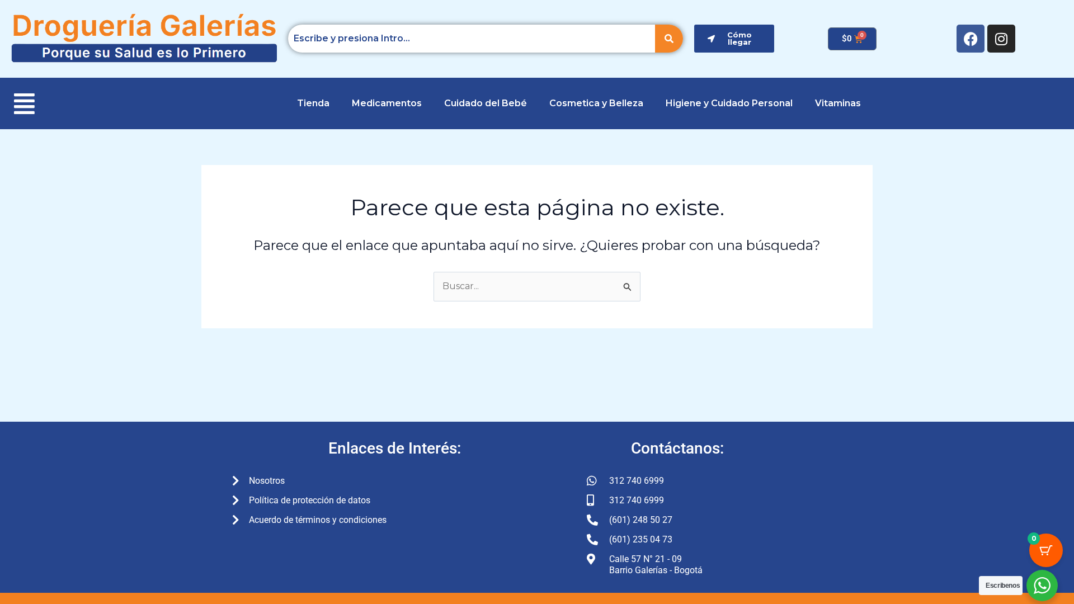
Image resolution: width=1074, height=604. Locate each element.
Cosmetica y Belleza (596, 103)
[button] (29, 103)
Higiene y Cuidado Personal (729, 103)
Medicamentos (387, 103)
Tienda (313, 103)
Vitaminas (838, 103)
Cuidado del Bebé (485, 103)
